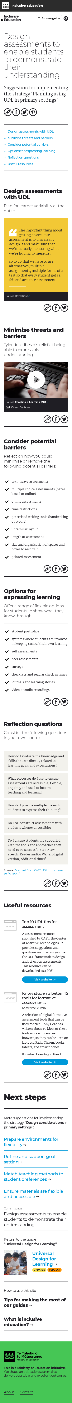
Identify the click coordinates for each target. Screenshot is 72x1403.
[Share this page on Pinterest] (33, 112)
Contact (26, 1392)
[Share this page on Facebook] (16, 112)
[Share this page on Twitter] (24, 112)
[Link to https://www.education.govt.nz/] (23, 1357)
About (9, 1392)
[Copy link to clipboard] (8, 112)
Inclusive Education (12, 18)
